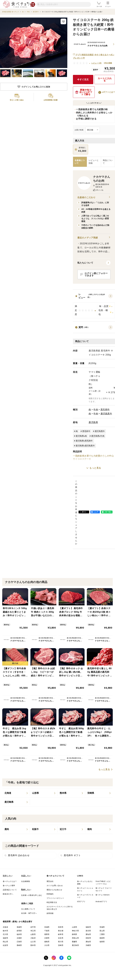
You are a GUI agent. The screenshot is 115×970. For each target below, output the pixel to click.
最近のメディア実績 (87, 237)
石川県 (5, 934)
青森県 (19, 927)
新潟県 (88, 931)
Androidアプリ (101, 902)
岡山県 (5, 942)
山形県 (74, 927)
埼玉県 (33, 931)
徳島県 (47, 942)
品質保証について (10, 890)
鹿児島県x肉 (81, 436)
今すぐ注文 (83, 79)
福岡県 (102, 942)
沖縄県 (88, 945)
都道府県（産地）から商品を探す (18, 921)
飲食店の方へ (8, 894)
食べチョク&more (103, 895)
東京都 (60, 931)
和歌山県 (75, 938)
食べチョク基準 (9, 886)
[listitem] (16, 793)
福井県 (19, 934)
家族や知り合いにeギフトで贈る (85, 92)
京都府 (19, 938)
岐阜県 (60, 934)
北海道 (5, 927)
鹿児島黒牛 (106, 413)
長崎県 (19, 945)
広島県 (19, 942)
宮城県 (47, 927)
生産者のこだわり (86, 197)
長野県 (47, 934)
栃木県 (5, 931)
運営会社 (50, 881)
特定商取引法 (52, 902)
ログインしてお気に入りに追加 (36, 87)
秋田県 (60, 927)
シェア (96, 512)
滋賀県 (5, 938)
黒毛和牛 (105, 409)
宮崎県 (60, 945)
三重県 (102, 934)
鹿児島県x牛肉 (97, 436)
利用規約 (50, 894)
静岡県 (74, 934)
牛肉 (95, 409)
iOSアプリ (81, 902)
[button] (94, 305)
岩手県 (33, 927)
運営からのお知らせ (54, 890)
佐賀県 (5, 945)
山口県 (33, 942)
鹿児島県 (93, 422)
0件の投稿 (108, 63)
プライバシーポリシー (55, 898)
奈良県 (60, 938)
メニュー (108, 6)
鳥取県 (88, 938)
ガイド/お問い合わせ (55, 886)
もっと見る (95, 468)
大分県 (47, 945)
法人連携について (28, 909)
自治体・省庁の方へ (29, 913)
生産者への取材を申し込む (31, 895)
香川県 (60, 942)
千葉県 (47, 931)
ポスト (84, 512)
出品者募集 (25, 881)
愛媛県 (74, 942)
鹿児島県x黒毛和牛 (84, 441)
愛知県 (88, 934)
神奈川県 (75, 931)
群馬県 (19, 931)
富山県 (102, 931)
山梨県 (33, 934)
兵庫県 (47, 938)
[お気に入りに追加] (63, 21)
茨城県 (102, 927)
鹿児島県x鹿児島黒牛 (85, 446)
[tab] (94, 162)
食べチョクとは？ (10, 881)
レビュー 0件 (96, 63)
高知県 (88, 942)
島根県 (102, 938)
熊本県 (33, 945)
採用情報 (50, 913)
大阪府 (33, 938)
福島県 (88, 927)
